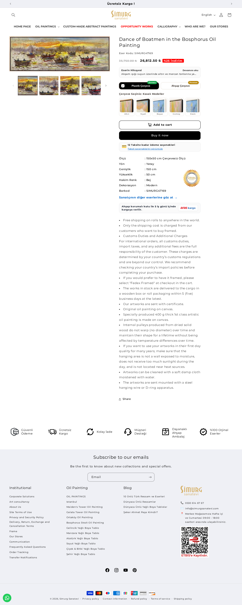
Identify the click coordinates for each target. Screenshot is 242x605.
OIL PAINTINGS (76, 496)
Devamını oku (190, 70)
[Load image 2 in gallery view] (48, 85)
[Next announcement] (231, 3)
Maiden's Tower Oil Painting (84, 506)
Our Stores (16, 536)
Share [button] (127, 399)
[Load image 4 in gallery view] (91, 85)
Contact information (115, 599)
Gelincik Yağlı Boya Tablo (82, 527)
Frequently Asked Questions (27, 546)
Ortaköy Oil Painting (79, 517)
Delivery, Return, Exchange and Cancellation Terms (29, 523)
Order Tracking (19, 552)
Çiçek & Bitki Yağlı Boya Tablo (85, 548)
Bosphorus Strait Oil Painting (85, 522)
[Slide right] (106, 85)
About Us (15, 506)
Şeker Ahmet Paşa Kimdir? (140, 512)
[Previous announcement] (10, 3)
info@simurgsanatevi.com (202, 508)
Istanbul (71, 501)
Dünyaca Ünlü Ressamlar (139, 501)
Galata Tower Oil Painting (83, 512)
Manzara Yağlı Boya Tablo (82, 533)
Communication (19, 541)
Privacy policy (90, 599)
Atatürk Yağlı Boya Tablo (82, 538)
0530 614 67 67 (194, 503)
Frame (13, 531)
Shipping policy (183, 599)
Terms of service (160, 599)
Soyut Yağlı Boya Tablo (81, 543)
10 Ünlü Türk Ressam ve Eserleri (144, 496)
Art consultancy (19, 501)
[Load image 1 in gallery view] (27, 85)
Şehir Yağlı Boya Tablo (80, 554)
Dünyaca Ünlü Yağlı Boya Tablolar (145, 506)
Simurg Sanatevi (69, 599)
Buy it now (159, 135)
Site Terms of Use (20, 512)
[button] (13, 15)
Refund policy (139, 599)
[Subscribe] (150, 477)
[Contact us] (7, 598)
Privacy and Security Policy (26, 517)
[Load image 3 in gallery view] (70, 85)
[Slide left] (13, 85)
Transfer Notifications (23, 557)
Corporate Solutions (22, 496)
